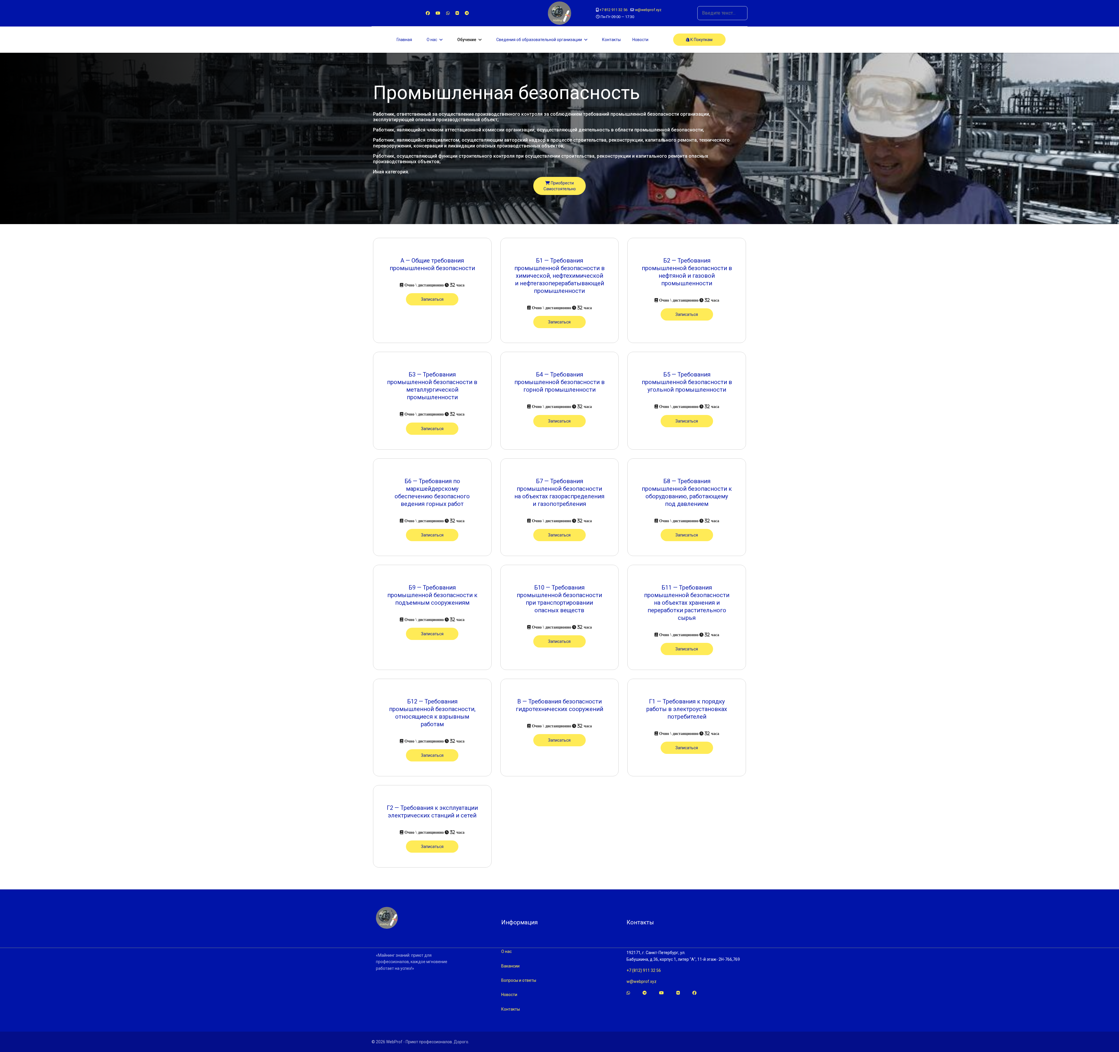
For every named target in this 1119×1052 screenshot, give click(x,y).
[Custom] (467, 13)
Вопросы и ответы (518, 980)
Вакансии (510, 966)
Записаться (432, 299)
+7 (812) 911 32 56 (644, 970)
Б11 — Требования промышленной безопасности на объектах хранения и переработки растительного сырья (686, 602)
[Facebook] (428, 13)
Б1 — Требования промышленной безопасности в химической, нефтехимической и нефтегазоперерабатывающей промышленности (559, 275)
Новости (640, 39)
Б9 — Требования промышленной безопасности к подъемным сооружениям (432, 595)
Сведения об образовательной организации (539, 39)
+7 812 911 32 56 (613, 10)
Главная (404, 39)
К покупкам (700, 39)
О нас (432, 39)
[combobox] (722, 13)
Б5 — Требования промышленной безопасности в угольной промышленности (687, 382)
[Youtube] (438, 13)
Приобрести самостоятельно (559, 186)
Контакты (611, 39)
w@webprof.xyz (648, 10)
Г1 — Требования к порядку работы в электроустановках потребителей (686, 709)
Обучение (466, 39)
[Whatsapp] (448, 13)
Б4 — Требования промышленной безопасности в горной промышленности (559, 382)
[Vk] (457, 13)
